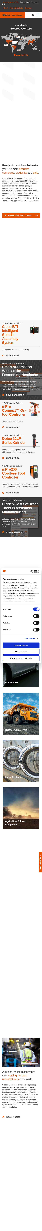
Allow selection (21, 652)
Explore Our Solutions (18, 215)
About (5, 8)
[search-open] (33, 15)
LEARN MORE (12, 355)
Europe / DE (25, 2)
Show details (30, 639)
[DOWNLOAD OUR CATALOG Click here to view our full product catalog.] (40, 862)
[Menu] (38, 15)
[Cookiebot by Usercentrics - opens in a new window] (29, 571)
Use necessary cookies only (21, 658)
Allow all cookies (21, 645)
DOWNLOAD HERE (15, 395)
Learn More (12, 458)
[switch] (36, 616)
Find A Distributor (16, 8)
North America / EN (10, 2)
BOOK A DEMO (13, 1117)
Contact (28, 8)
